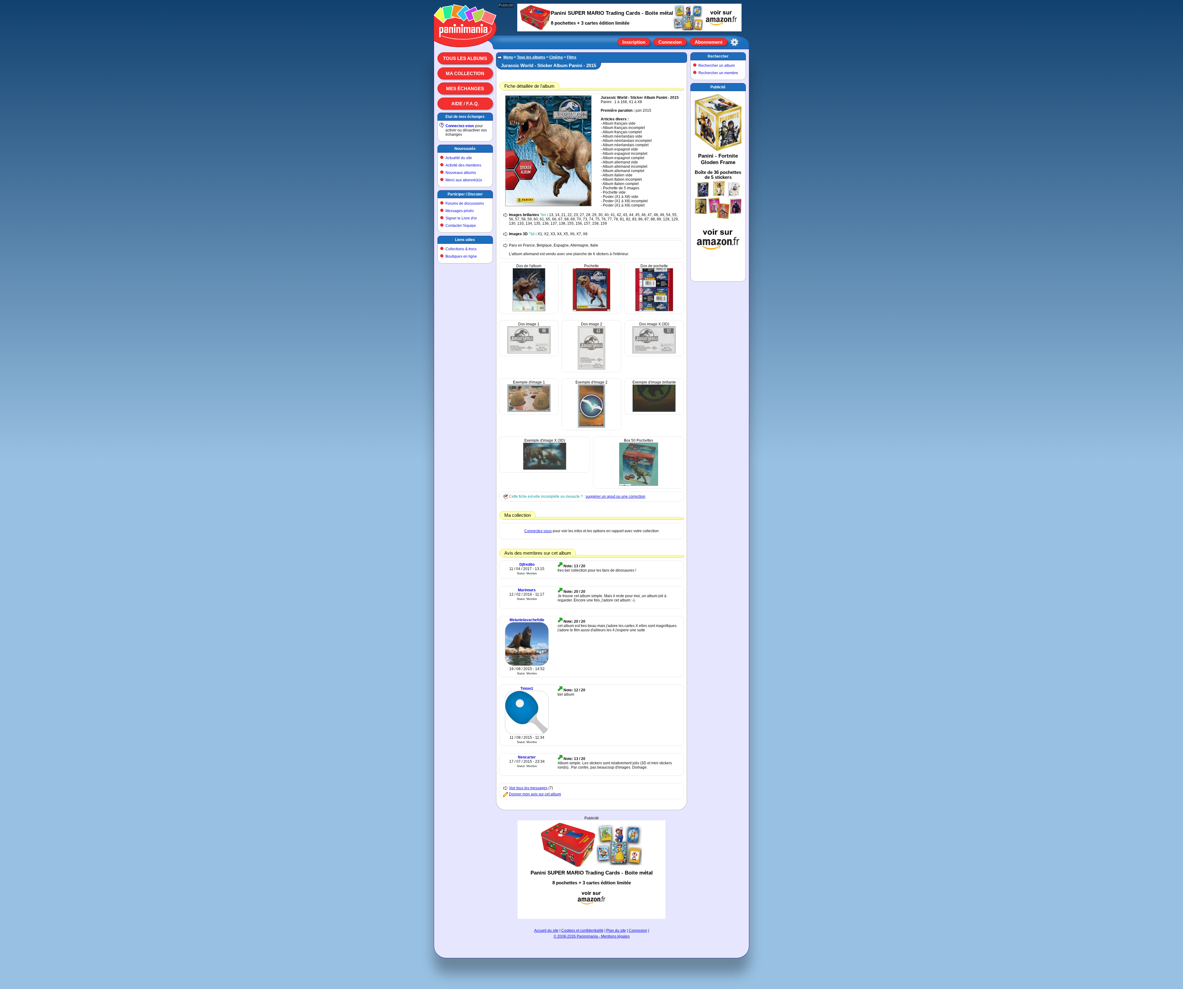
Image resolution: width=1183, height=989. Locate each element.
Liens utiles (465, 240)
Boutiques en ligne (461, 256)
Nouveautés (465, 149)
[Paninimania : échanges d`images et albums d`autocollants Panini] (465, 40)
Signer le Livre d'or (461, 218)
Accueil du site (546, 930)
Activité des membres (463, 165)
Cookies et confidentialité (582, 930)
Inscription (633, 42)
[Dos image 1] (529, 352)
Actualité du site (458, 158)
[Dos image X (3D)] (654, 352)
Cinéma (556, 57)
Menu (508, 57)
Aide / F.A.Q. (465, 103)
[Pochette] (591, 310)
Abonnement (708, 42)
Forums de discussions (464, 203)
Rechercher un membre (718, 73)
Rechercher (718, 56)
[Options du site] (734, 42)
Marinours (527, 590)
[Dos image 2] (591, 368)
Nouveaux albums (460, 173)
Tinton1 (526, 688)
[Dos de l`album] (529, 310)
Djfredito (527, 564)
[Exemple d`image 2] (591, 426)
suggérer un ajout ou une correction (615, 496)
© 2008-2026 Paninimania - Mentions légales (592, 936)
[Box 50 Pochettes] (638, 484)
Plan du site (616, 930)
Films (571, 57)
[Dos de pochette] (654, 310)
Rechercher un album (716, 65)
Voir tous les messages (528, 788)
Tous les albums (465, 58)
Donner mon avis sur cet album (535, 794)
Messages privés (459, 211)
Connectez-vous (459, 126)
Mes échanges (465, 88)
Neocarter (527, 757)
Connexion (670, 42)
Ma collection (465, 73)
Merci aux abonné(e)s (463, 180)
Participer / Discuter (465, 194)
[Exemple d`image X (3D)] (544, 468)
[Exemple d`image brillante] (654, 410)
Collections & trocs (461, 249)
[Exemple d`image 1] (529, 410)
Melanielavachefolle (527, 620)
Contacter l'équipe (460, 225)
